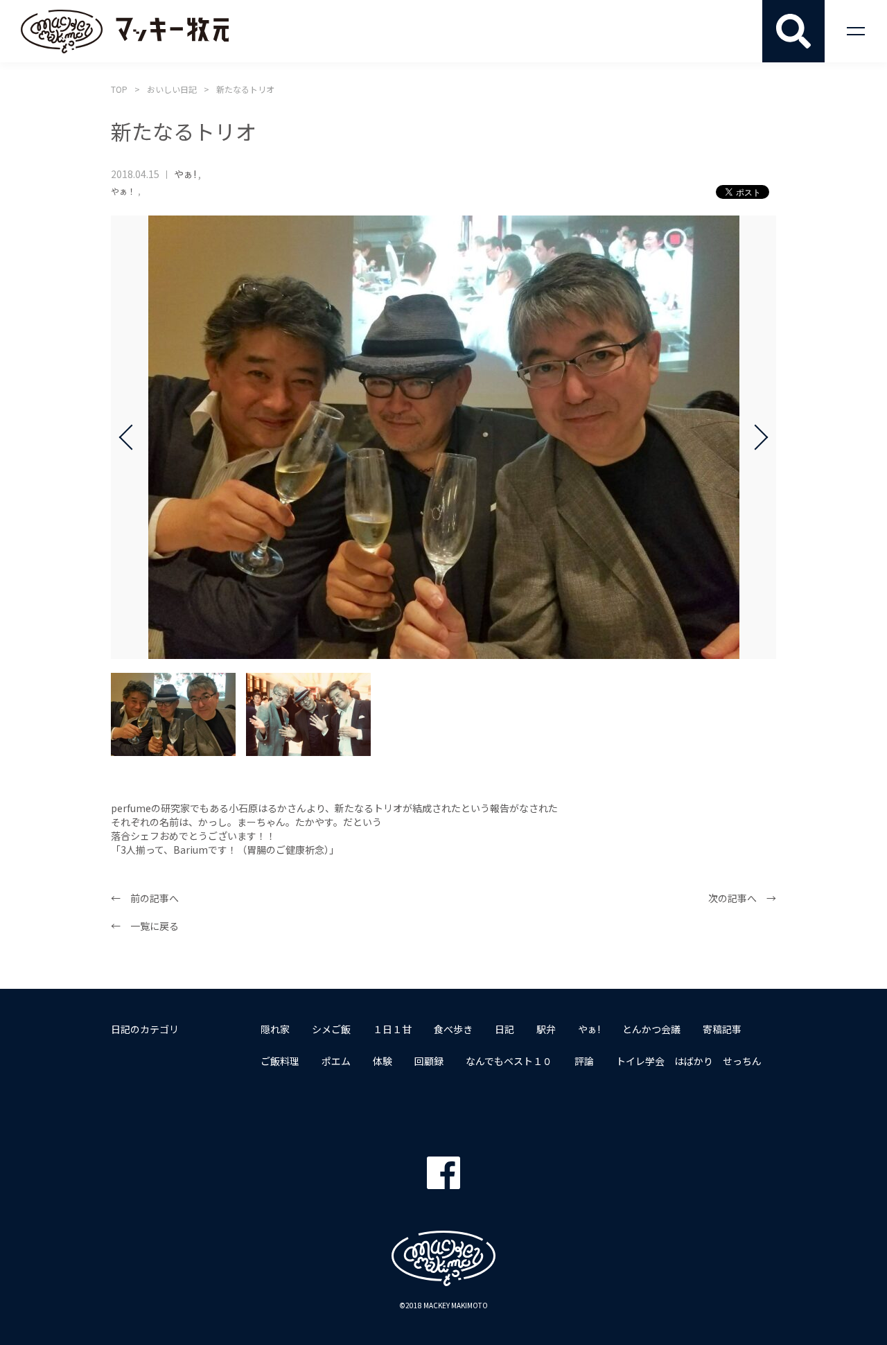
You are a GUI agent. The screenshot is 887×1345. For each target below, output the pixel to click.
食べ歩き (453, 1029)
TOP (119, 89)
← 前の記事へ (145, 898)
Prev (132, 437)
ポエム (336, 1061)
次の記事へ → (742, 898)
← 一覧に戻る (145, 926)
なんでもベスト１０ (509, 1061)
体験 (382, 1061)
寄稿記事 (722, 1029)
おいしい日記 (172, 89)
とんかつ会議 (651, 1029)
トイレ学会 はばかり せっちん (689, 1061)
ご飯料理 (280, 1061)
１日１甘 (392, 1029)
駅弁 (546, 1029)
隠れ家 (275, 1029)
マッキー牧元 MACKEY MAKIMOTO (125, 31)
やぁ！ (123, 191)
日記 (504, 1029)
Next (755, 437)
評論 (584, 1061)
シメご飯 (331, 1029)
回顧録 (429, 1061)
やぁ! (185, 174)
